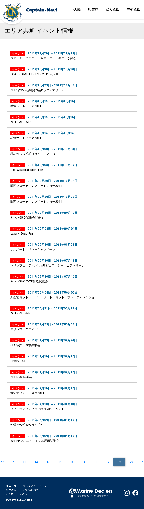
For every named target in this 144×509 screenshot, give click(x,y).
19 (121, 461)
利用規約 (11, 490)
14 (60, 461)
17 (95, 461)
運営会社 (11, 486)
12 (36, 461)
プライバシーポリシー (36, 486)
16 (83, 461)
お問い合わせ (31, 490)
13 (48, 461)
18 (107, 461)
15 (72, 461)
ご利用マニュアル (16, 494)
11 (24, 461)
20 (131, 461)
